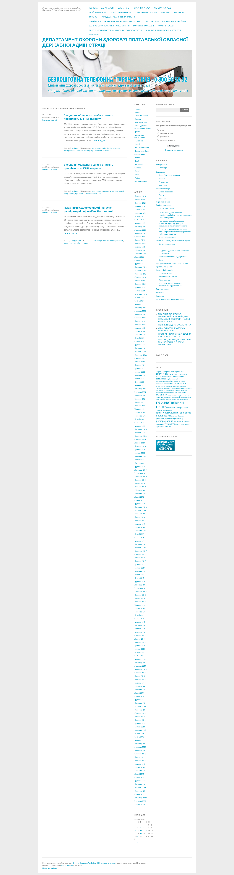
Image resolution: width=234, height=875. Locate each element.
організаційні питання (163, 399)
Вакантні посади (165, 26)
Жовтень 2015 (140, 629)
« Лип (136, 842)
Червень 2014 (140, 679)
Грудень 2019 (139, 467)
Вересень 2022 (140, 355)
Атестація (163, 185)
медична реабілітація (170, 392)
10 (135, 831)
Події (74, 241)
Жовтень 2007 (140, 801)
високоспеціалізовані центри (166, 381)
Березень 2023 (140, 335)
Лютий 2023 (139, 338)
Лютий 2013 (139, 733)
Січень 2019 (139, 500)
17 (135, 833)
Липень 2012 (139, 757)
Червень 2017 (140, 561)
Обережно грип (165, 280)
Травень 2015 (139, 646)
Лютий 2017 (139, 575)
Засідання (75, 148)
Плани (137, 158)
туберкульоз (171, 424)
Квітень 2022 (139, 372)
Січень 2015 (139, 656)
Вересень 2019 (140, 477)
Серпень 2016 (140, 595)
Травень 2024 (139, 287)
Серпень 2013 (140, 713)
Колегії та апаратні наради (169, 175)
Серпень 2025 (140, 237)
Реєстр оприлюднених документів (172, 257)
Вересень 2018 (140, 514)
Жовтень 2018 (140, 511)
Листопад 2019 (140, 470)
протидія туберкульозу (164, 410)
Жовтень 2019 (140, 473)
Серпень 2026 (140, 196)
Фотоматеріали (140, 181)
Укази (136, 175)
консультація (186, 388)
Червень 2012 (140, 761)
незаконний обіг (177, 397)
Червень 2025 (140, 243)
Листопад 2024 (140, 267)
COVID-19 (93, 17)
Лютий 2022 (139, 379)
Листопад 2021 (140, 389)
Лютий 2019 (139, 497)
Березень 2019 (140, 494)
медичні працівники (164, 397)
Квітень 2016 (139, 608)
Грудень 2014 (139, 659)
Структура (163, 168)
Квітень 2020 (139, 453)
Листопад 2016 (140, 585)
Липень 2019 (139, 483)
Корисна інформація (143, 26)
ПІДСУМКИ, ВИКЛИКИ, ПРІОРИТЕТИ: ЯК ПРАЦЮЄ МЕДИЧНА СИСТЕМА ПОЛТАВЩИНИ (175, 342)
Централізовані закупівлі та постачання (109, 26)
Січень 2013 (139, 737)
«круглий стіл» (179, 372)
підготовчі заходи (178, 416)
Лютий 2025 (139, 257)
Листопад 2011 (140, 784)
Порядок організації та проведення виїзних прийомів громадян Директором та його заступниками (175, 231)
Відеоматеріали (140, 122)
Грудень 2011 (139, 781)
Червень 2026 (140, 203)
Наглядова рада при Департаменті (118, 17)
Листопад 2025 (140, 227)
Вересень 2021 (140, 396)
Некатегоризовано (141, 148)
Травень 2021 (139, 409)
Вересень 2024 (140, 274)
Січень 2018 (139, 538)
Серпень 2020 (140, 439)
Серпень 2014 (140, 673)
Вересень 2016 (140, 592)
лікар (162, 130)
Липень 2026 (139, 200)
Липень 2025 (139, 240)
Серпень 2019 (140, 480)
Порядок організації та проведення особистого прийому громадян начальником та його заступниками (173, 223)
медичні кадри (172, 395)
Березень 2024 (140, 294)
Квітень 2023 (139, 331)
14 (146, 831)
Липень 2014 (139, 676)
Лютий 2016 (139, 615)
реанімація (161, 418)
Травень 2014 (139, 683)
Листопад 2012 (140, 744)
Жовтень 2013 (140, 706)
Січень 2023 (139, 341)
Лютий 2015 (139, 652)
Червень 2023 (140, 325)
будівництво (181, 377)
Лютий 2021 (139, 419)
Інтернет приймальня (167, 238)
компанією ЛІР (67, 866)
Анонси (137, 112)
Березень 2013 (140, 730)
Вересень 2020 (140, 436)
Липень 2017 (139, 558)
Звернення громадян (121, 12)
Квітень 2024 (139, 291)
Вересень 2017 (140, 551)
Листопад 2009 (140, 798)
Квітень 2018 (139, 527)
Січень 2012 (139, 777)
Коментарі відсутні (49, 120)
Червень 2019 (140, 487)
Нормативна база (141, 8)
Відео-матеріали (165, 273)
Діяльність (123, 8)
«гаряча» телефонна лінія (165, 372)
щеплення (79, 194)
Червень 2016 (140, 602)
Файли (137, 178)
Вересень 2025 (140, 233)
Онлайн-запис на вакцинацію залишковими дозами (115, 21)
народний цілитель (167, 140)
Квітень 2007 (139, 805)
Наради (162, 179)
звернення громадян (173, 386)
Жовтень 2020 (140, 433)
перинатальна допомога (179, 399)
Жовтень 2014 (140, 666)
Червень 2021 (140, 406)
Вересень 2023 (140, 314)
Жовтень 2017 (140, 548)
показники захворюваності (113, 191)
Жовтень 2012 (140, 747)
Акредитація (164, 182)
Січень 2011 (139, 794)
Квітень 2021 (139, 412)
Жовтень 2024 (140, 270)
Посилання (138, 164)
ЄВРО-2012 (162, 374)
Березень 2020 (140, 456)
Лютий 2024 (139, 297)
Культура (162, 199)
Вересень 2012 (140, 750)
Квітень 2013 (139, 727)
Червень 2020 (140, 446)
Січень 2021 (139, 423)
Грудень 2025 (139, 223)
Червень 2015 (140, 642)
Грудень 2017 (139, 541)
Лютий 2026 (139, 216)
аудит (184, 374)
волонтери (180, 381)
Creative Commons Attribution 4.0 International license (94, 863)
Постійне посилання (103, 151)
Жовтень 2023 (140, 311)
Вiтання (137, 119)
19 (141, 833)
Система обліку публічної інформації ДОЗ (165, 21)
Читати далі (101, 140)
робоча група (178, 421)
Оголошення (139, 154)
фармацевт (164, 137)
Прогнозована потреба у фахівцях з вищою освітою (115, 30)
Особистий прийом (166, 208)
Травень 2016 (139, 605)
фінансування (183, 424)
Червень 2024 (140, 284)
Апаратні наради (141, 116)
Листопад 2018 (140, 507)
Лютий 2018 (139, 534)
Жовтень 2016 (140, 588)
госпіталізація (106, 148)
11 (138, 831)
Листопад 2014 (140, 663)
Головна (93, 8)
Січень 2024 (139, 301)
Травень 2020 (139, 450)
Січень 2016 (139, 619)
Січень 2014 (139, 696)
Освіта (161, 195)
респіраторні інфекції (85, 151)
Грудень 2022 (139, 345)
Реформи (165, 12)
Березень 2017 (140, 571)
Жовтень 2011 (140, 788)
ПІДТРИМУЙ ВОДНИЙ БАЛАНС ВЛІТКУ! (174, 325)
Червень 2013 (140, 720)
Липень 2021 (139, 402)
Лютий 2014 (139, 693)
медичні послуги (183, 395)
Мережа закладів (162, 8)
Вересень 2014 (140, 669)
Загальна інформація (167, 244)
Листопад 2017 (140, 544)
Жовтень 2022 (140, 352)
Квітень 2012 (139, 767)
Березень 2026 (140, 213)
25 (138, 836)
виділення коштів (172, 379)
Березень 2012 (140, 771)
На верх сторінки (49, 868)
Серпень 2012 (140, 754)
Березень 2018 (140, 531)
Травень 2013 (139, 723)
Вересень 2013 (140, 710)
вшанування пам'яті (163, 384)
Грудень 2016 (139, 581)
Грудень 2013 (139, 700)
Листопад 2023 (140, 308)
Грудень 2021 (139, 385)
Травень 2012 (139, 764)
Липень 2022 (139, 362)
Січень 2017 (139, 578)
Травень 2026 (139, 206)
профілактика (69, 194)
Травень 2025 (139, 247)
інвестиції (168, 426)
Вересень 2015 (140, 632)
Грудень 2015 (139, 622)
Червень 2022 (140, 365)
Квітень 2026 (139, 210)
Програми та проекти (146, 12)
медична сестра (166, 133)
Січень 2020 (139, 463)
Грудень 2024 (139, 264)
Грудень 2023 (139, 304)
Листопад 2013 (140, 703)
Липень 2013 (139, 717)
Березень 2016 (140, 612)
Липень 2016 (139, 598)
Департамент (108, 8)
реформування (164, 421)
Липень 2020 (139, 443)
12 (141, 831)
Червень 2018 (140, 521)
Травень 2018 (139, 524)
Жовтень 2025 (140, 230)
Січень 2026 (139, 220)
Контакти (93, 35)
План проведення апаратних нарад (170, 299)
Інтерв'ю (137, 109)
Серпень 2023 (140, 318)
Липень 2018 (139, 517)
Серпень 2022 (140, 358)
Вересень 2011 (140, 791)
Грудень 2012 (139, 740)
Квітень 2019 (139, 490)
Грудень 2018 (139, 504)
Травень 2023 (139, 328)
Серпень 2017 (140, 554)
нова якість (187, 397)
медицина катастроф (173, 390)
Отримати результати (174, 150)
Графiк (137, 132)
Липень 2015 (139, 639)
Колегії (137, 144)
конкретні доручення (172, 388)
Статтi (78, 241)
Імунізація (179, 12)
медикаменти (160, 390)
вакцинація (96, 148)
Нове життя (175, 374)
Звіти (161, 260)
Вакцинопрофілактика (168, 277)
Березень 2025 (140, 254)
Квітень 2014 (139, 686)
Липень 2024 (139, 281)
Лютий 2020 (139, 460)
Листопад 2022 (140, 348)
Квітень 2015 (139, 649)
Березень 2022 (140, 375)
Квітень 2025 (139, 250)
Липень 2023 (139, 321)
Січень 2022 (139, 382)
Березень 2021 (140, 416)
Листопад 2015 (140, 625)
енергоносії (160, 386)
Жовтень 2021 (140, 392)
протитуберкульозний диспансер (173, 412)
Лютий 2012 (139, 774)
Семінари (138, 168)
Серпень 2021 (140, 399)
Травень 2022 (139, 369)
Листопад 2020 (140, 429)
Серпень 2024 (140, 277)
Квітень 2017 (139, 568)
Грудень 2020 (139, 426)
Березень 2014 (140, 690)
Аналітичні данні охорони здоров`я (163, 30)
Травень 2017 (139, 564)
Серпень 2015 (140, 636)
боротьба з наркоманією (166, 377)
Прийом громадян (98, 12)
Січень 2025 (139, 260)
